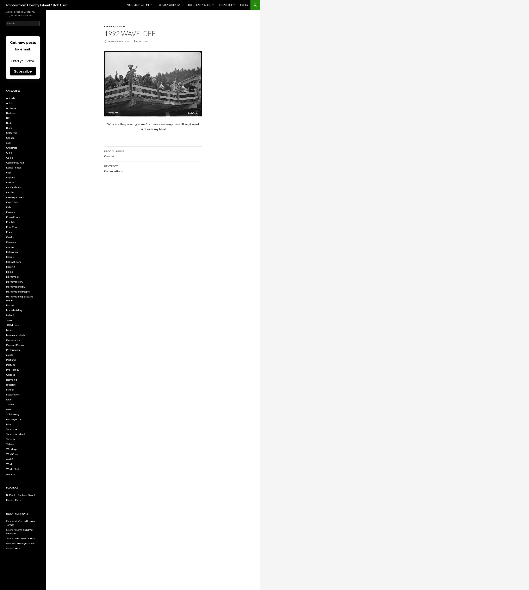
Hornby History (14, 281)
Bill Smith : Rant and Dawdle (21, 495)
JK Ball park (12, 325)
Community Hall (15, 162)
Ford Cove (12, 227)
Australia (11, 108)
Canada (10, 137)
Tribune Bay (12, 414)
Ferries (109, 26)
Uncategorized (14, 419)
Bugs (9, 127)
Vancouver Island (15, 434)
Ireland (10, 315)
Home (9, 271)
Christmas (11, 147)
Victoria (10, 439)
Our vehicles (13, 340)
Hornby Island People (18, 291)
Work (9, 464)
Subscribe (23, 71)
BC (8, 117)
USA (8, 424)
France (10, 232)
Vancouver (12, 429)
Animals (10, 98)
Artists (9, 103)
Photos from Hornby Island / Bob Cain (36, 5)
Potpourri (225, 5)
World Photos (13, 469)
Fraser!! (15, 548)
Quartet (114, 154)
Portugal (10, 364)
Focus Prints (13, 217)
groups (10, 246)
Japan (9, 320)
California (11, 132)
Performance (13, 349)
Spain (9, 399)
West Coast (12, 454)
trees (9, 409)
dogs (8, 172)
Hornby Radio (13, 500)
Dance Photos (13, 167)
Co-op (9, 157)
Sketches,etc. (13, 394)
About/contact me (138, 5)
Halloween (12, 251)
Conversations (113, 169)
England (10, 177)
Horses (10, 305)
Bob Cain (142, 41)
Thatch (120, 26)
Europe (10, 182)
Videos (10, 444)
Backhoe (11, 113)
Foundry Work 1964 (169, 5)
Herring (10, 266)
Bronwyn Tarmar (26, 538)
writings (10, 473)
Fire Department (15, 197)
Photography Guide (199, 5)
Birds (9, 122)
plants (9, 354)
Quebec (10, 374)
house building (14, 310)
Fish (8, 207)
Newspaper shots (15, 335)
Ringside (10, 384)
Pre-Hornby (12, 369)
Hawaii (10, 256)
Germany (11, 242)
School (10, 389)
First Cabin (12, 202)
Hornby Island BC (15, 286)
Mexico (10, 330)
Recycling (11, 379)
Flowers (10, 212)
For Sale (10, 222)
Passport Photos (15, 344)
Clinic (9, 152)
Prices (244, 5)
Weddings (11, 449)
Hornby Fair (12, 276)
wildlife (10, 459)
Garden (10, 237)
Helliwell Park (13, 261)
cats (8, 142)
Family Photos (13, 187)
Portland (11, 359)
